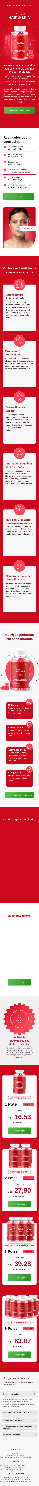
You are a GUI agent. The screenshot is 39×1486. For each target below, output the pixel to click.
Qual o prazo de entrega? (12, 1434)
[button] (5, 860)
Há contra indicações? (11, 1394)
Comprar (29, 5)
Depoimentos (20, 5)
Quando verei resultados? (12, 1420)
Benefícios (10, 5)
